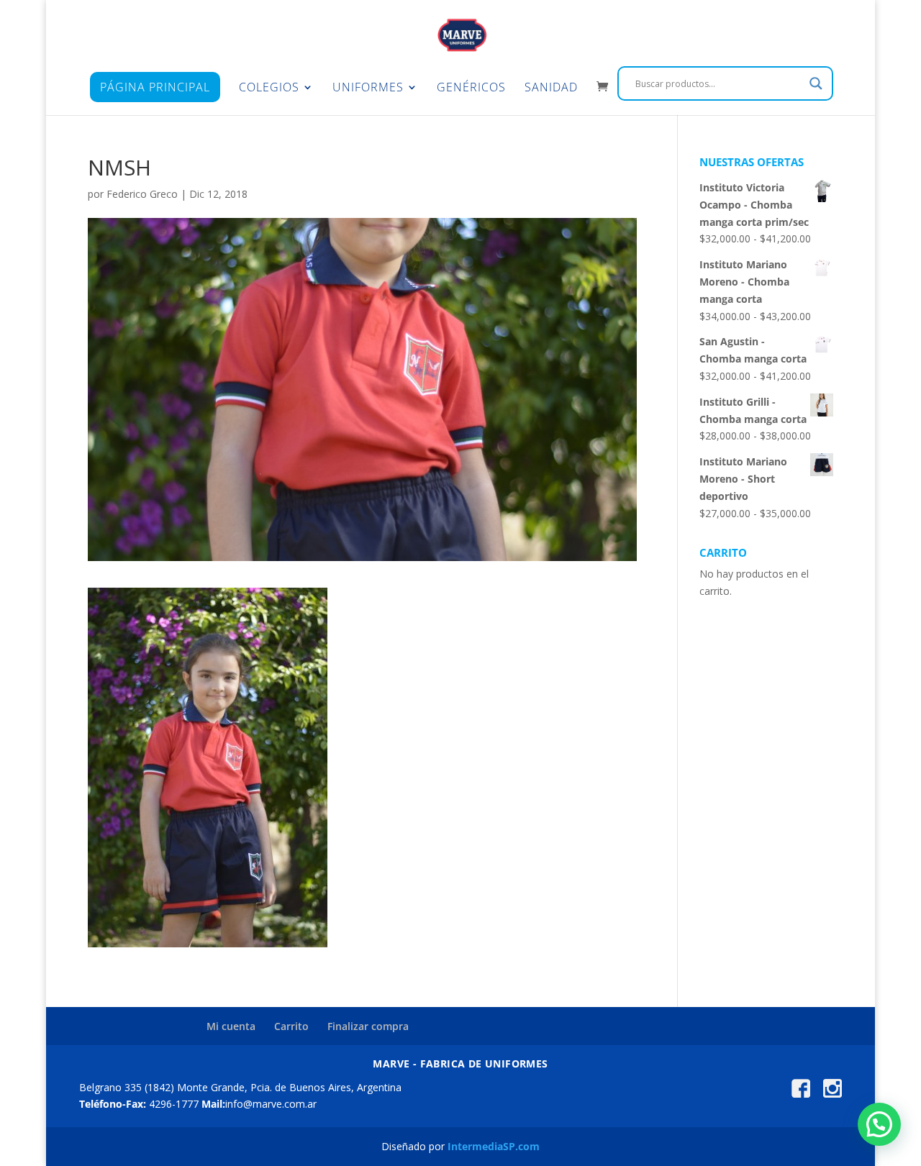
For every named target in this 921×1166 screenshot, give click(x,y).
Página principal (155, 87)
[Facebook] (800, 1094)
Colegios (269, 88)
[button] (879, 1124)
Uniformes (368, 88)
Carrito (291, 1026)
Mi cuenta (231, 1026)
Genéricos (471, 88)
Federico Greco (142, 194)
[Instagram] (832, 1094)
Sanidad (551, 88)
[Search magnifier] (816, 83)
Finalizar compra (368, 1026)
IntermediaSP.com (494, 1146)
